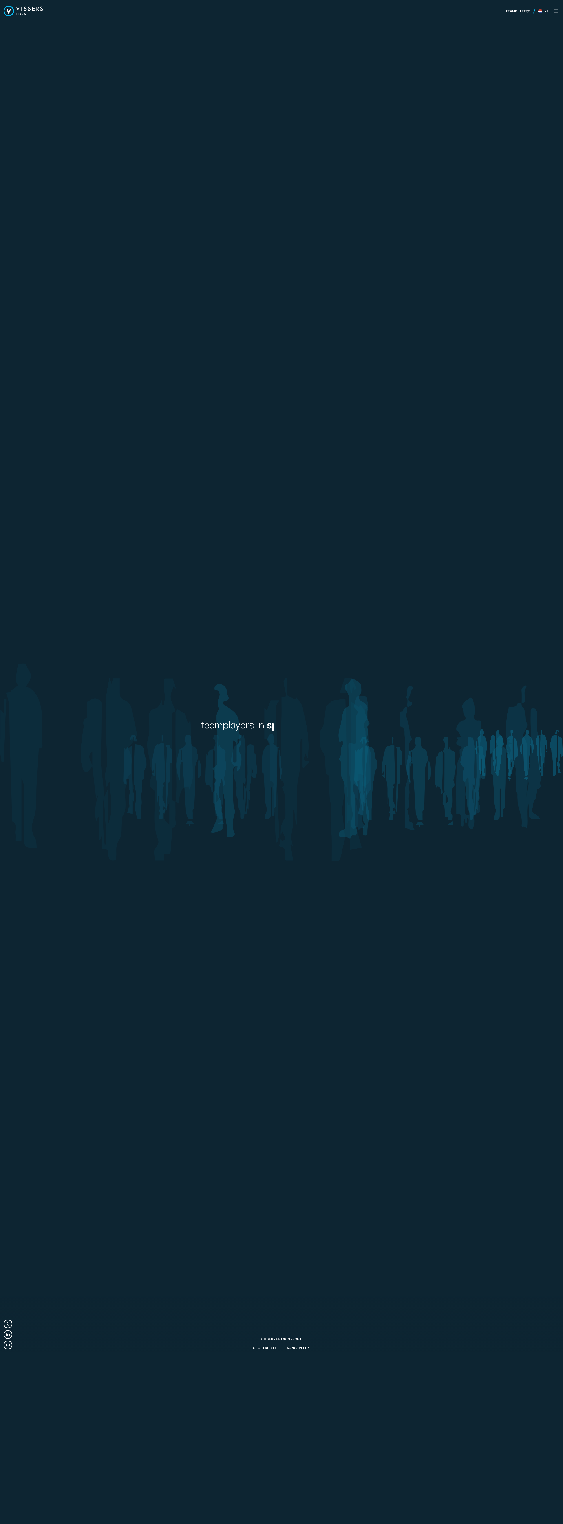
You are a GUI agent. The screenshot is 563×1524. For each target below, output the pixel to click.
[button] (543, 11)
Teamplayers (518, 11)
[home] (24, 11)
